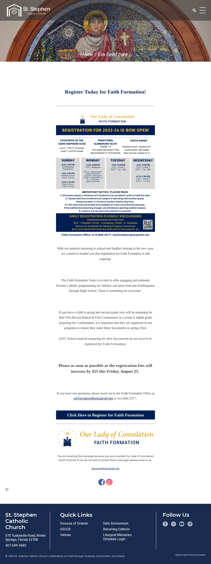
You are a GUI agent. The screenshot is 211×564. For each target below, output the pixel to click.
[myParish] (190, 523)
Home (86, 54)
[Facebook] (101, 482)
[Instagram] (109, 482)
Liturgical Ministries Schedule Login (117, 537)
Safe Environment (115, 523)
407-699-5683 (15, 545)
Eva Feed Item (113, 54)
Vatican (65, 535)
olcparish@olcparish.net (105, 468)
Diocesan (200, 554)
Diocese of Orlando (74, 523)
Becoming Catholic (116, 529)
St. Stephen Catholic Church (31, 556)
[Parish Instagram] (173, 523)
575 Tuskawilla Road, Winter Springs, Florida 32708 (25, 538)
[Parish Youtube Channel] (181, 523)
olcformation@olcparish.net (94, 398)
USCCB (65, 529)
